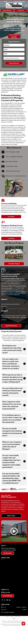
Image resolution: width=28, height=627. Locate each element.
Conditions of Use (23, 621)
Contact (21, 141)
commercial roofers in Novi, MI (9, 229)
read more (23, 317)
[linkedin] (10, 600)
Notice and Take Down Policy (8, 622)
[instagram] (7, 600)
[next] (25, 253)
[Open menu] (26, 5)
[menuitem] (8, 616)
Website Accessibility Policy (20, 622)
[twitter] (5, 600)
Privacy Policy (3, 621)
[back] (2, 253)
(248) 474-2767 (5, 592)
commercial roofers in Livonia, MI (13, 205)
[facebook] (2, 600)
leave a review (20, 291)
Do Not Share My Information (13, 621)
